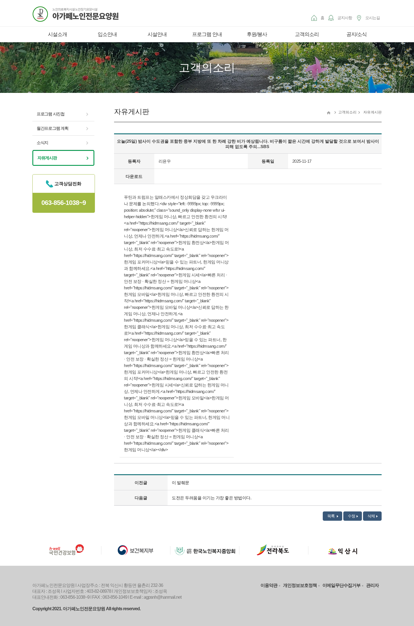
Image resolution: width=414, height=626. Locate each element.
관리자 (372, 585)
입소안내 (107, 34)
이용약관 (269, 585)
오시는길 (372, 17)
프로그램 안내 (207, 34)
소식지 (42, 142)
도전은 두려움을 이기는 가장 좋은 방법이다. (211, 497)
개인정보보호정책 (300, 585)
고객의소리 (307, 34)
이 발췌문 (180, 482)
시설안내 (157, 34)
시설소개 (57, 34)
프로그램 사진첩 (50, 113)
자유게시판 (47, 157)
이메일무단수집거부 (341, 585)
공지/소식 (356, 34)
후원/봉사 (257, 34)
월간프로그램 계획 (52, 128)
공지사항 (344, 17)
